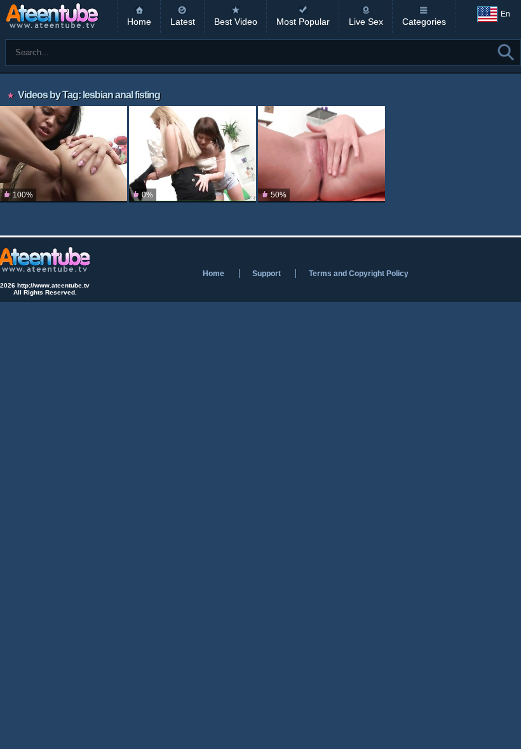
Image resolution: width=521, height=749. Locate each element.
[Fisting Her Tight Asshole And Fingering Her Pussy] (63, 154)
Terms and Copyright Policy (359, 273)
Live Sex (366, 22)
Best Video (235, 22)
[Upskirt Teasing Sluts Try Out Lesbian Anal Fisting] (321, 154)
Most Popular (303, 22)
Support (266, 273)
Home (139, 22)
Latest (182, 22)
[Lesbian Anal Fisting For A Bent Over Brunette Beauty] (192, 154)
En (505, 14)
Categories (424, 22)
